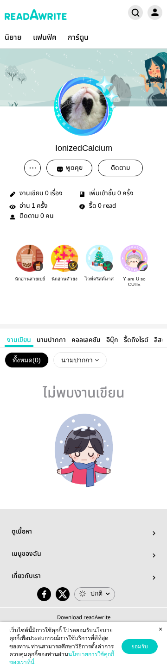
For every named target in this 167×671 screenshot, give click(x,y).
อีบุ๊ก (112, 340)
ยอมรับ (139, 646)
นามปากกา (51, 340)
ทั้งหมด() (27, 360)
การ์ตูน (78, 37)
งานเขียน (19, 340)
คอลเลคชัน (86, 340)
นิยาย (13, 37)
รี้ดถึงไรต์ (136, 340)
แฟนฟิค (45, 37)
